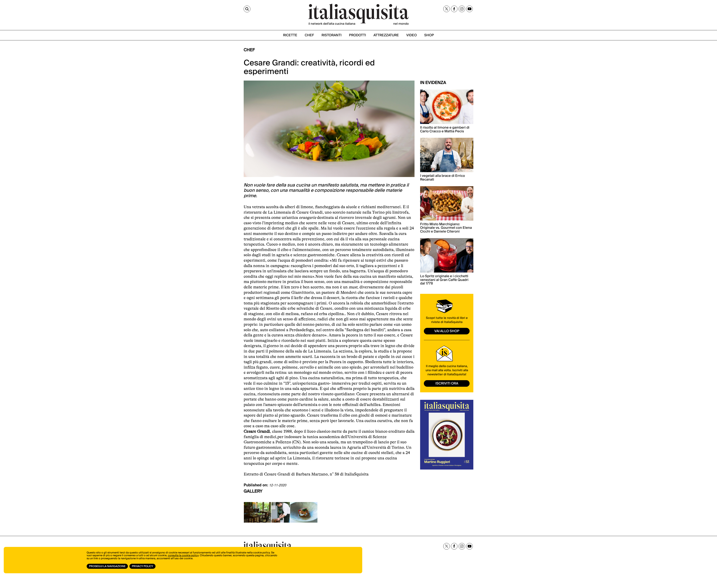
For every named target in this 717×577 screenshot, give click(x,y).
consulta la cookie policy (183, 555)
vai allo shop (446, 331)
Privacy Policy (142, 566)
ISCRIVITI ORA (446, 383)
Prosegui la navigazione (107, 566)
